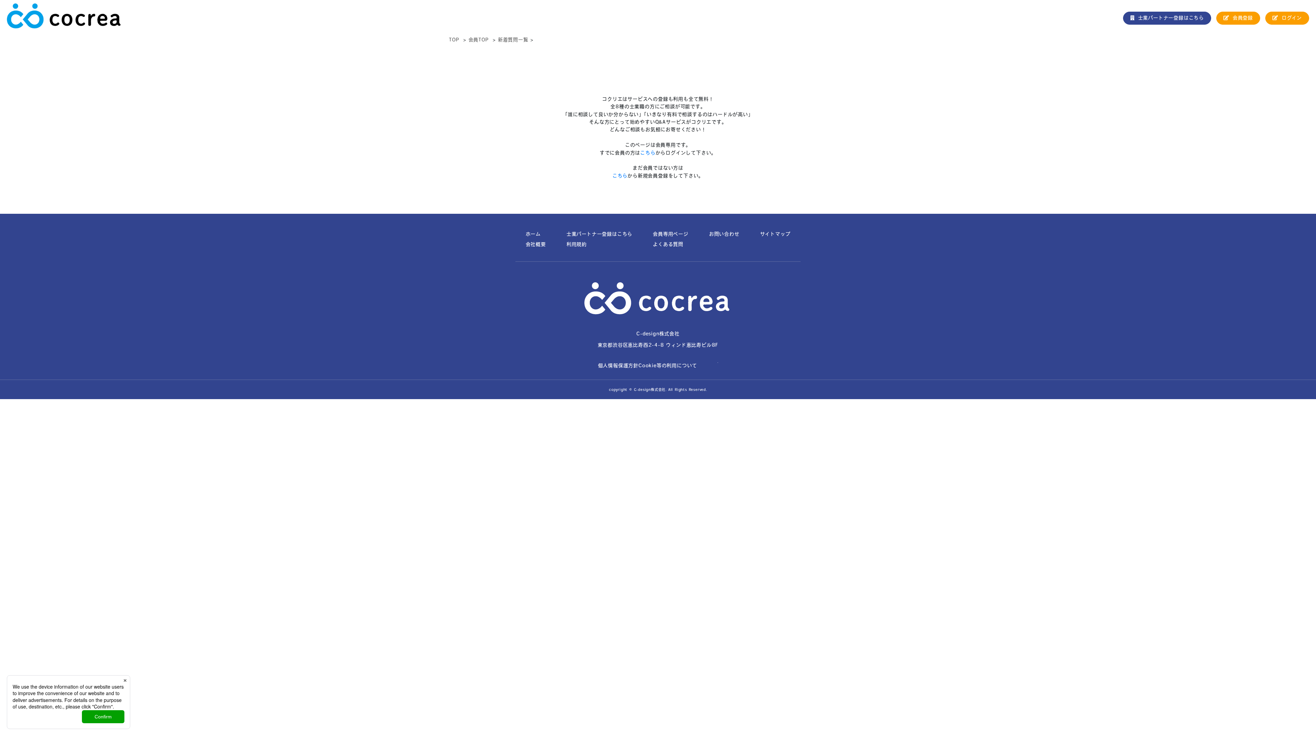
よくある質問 (668, 244)
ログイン (1292, 17)
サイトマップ (775, 234)
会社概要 (536, 244)
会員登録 (1243, 17)
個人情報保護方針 (618, 365)
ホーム (533, 234)
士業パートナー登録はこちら (1171, 17)
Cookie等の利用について (667, 365)
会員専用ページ (671, 234)
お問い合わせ (724, 234)
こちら (647, 152)
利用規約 (576, 244)
